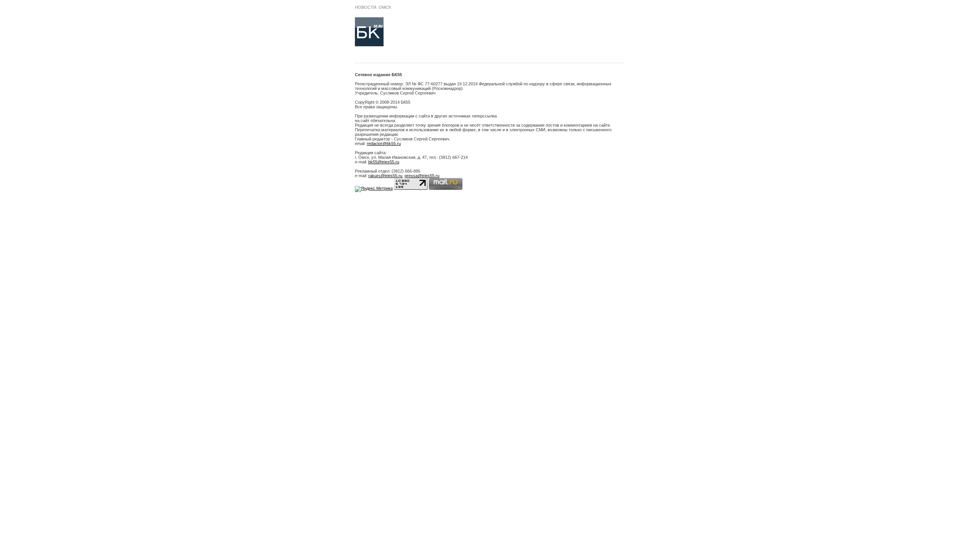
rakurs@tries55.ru (385, 175)
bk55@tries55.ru (383, 162)
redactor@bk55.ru (384, 143)
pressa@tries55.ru (422, 175)
